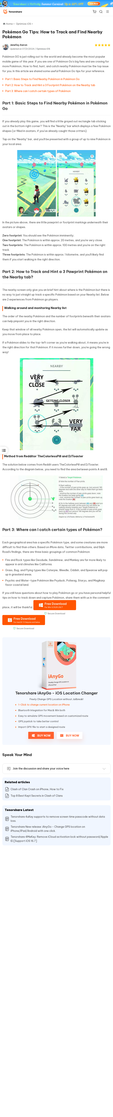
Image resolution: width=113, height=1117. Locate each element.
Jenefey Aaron (18, 44)
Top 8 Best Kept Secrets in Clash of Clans (37, 795)
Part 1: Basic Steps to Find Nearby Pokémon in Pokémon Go (42, 79)
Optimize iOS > (25, 23)
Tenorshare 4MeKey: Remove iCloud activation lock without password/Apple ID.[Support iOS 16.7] (59, 839)
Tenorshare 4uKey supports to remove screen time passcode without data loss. (58, 819)
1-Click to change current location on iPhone (44, 704)
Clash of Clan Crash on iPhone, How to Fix (37, 789)
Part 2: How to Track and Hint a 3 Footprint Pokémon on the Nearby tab (50, 85)
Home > (10, 23)
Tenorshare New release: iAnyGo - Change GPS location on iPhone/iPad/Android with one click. (48, 829)
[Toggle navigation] (106, 11)
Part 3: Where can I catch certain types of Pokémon (38, 91)
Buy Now (44, 735)
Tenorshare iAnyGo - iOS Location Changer (56, 693)
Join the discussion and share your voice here (41, 768)
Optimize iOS (43, 49)
